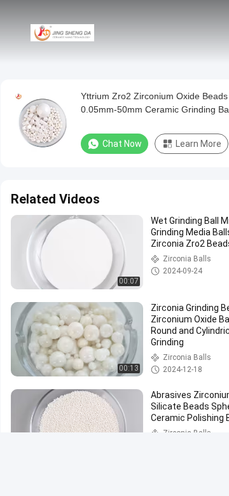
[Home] (62, 32)
